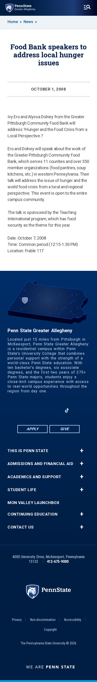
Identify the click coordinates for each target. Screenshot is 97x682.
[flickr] (79, 410)
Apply (33, 429)
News (28, 22)
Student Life (22, 490)
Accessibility (72, 620)
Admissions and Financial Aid (40, 463)
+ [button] (81, 450)
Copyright (50, 629)
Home (13, 22)
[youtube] (54, 410)
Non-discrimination (43, 620)
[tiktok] (67, 410)
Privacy (17, 620)
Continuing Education (32, 514)
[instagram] (18, 410)
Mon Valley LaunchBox (33, 503)
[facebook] (30, 410)
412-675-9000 (58, 561)
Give (64, 429)
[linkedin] (42, 410)
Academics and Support (34, 477)
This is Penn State (28, 451)
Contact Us (21, 527)
